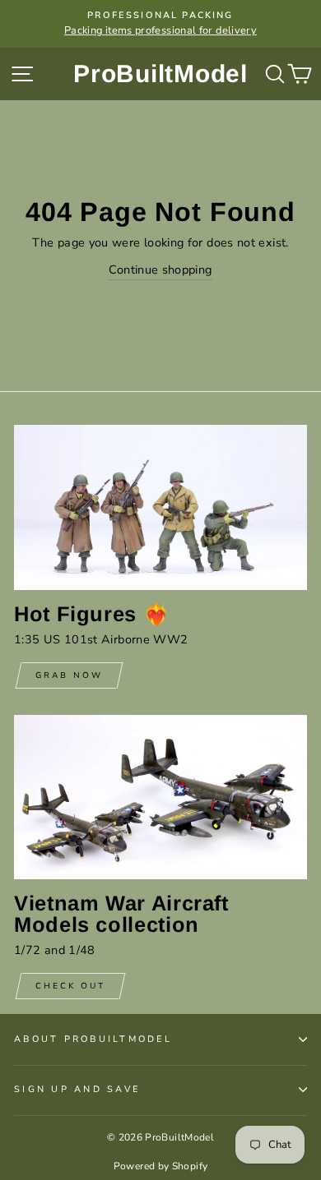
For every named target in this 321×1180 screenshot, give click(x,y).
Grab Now (69, 675)
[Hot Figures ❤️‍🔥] (160, 507)
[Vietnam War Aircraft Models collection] (160, 797)
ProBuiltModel (160, 73)
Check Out (70, 986)
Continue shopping (160, 269)
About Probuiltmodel (93, 1039)
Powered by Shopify (161, 1166)
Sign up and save (77, 1089)
